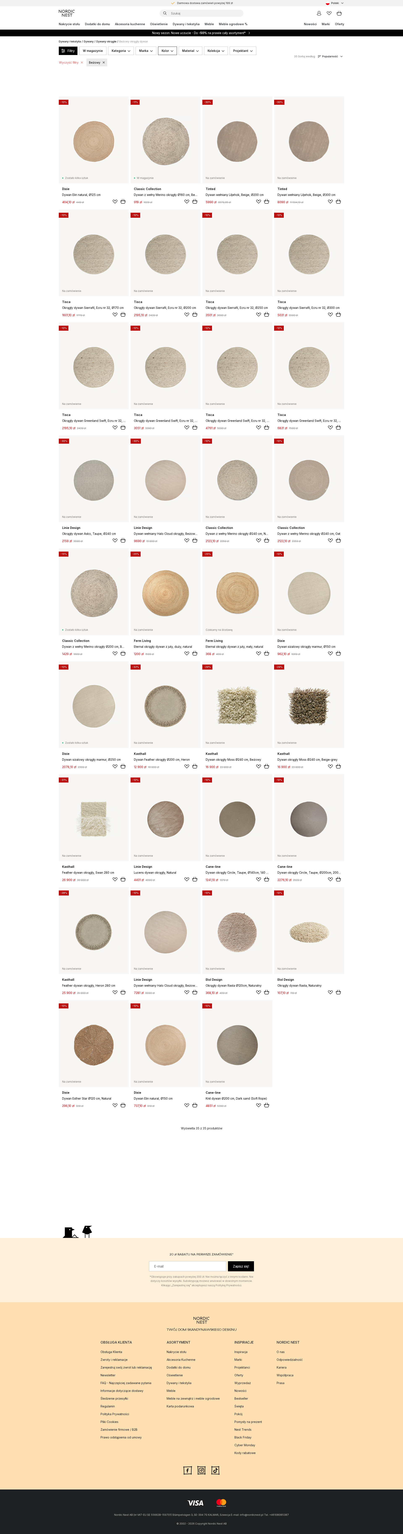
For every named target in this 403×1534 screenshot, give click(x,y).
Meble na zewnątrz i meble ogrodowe (193, 1398)
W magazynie (93, 50)
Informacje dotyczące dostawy (122, 1390)
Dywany (89, 41)
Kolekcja (214, 50)
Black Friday (242, 1437)
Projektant (240, 50)
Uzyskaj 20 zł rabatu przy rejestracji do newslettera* (205, 3)
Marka (143, 50)
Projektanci (242, 1367)
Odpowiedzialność (290, 1359)
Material (188, 50)
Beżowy (94, 62)
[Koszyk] (339, 13)
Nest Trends (242, 1429)
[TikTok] (215, 1470)
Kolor (165, 50)
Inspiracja (240, 1352)
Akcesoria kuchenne (130, 24)
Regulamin (108, 1406)
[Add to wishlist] (115, 201)
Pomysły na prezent (248, 1422)
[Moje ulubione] (329, 13)
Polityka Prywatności (115, 1414)
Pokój (238, 1414)
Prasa (280, 1383)
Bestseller (241, 1398)
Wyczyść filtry (69, 62)
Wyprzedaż (242, 1383)
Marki (326, 24)
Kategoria (119, 50)
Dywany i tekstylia (186, 24)
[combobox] (335, 3)
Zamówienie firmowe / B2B (119, 1429)
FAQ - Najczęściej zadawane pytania (126, 1383)
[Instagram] (201, 1470)
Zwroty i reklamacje (114, 1359)
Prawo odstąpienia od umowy (121, 1437)
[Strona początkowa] (67, 13)
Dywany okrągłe (106, 41)
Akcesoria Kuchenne (181, 1359)
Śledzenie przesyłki (114, 1398)
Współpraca (285, 1375)
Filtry (71, 51)
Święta (239, 1406)
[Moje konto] (319, 13)
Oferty (339, 24)
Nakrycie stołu (69, 24)
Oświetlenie (159, 24)
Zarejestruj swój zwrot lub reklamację (126, 1367)
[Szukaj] (165, 13)
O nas (281, 1352)
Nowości (310, 24)
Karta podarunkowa (180, 1406)
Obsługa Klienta (111, 1352)
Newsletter (108, 1375)
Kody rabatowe (245, 1453)
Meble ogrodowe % (233, 24)
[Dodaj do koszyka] (123, 201)
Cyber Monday (244, 1445)
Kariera (282, 1367)
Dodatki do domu (97, 24)
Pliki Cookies (109, 1422)
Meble (209, 24)
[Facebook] (188, 1470)
